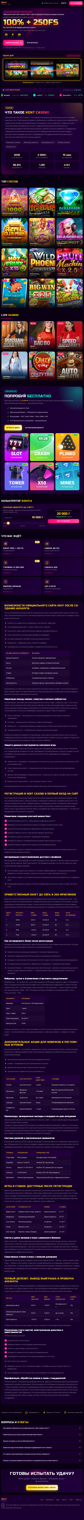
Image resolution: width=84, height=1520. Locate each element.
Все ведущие (6, 318)
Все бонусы (32, 43)
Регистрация (76, 3)
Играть (34, 1513)
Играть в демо (13, 428)
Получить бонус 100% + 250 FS (42, 1487)
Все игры (4, 185)
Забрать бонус (12, 43)
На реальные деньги (34, 428)
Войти (63, 3)
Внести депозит (63, 521)
